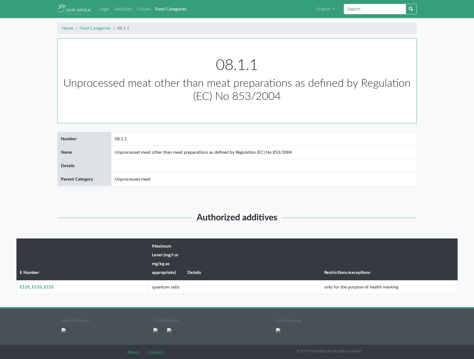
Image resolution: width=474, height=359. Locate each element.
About (133, 352)
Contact (155, 352)
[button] (326, 9)
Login (105, 9)
